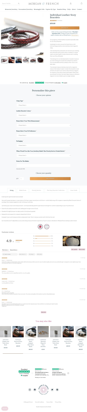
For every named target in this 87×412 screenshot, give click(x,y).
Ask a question (74, 249)
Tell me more (74, 35)
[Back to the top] (43, 390)
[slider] (43, 353)
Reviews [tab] (5, 250)
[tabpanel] (43, 284)
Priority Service (36, 190)
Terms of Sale (49, 402)
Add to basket (50, 178)
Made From (22, 190)
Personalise (64, 27)
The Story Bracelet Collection (55, 190)
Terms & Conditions (39, 402)
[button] (4, 60)
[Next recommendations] (85, 340)
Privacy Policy (58, 402)
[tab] (14, 250)
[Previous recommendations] (2, 340)
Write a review (82, 249)
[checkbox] (39, 254)
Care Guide (73, 190)
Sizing (11, 190)
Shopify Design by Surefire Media (43, 406)
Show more (43, 312)
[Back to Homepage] (43, 3)
